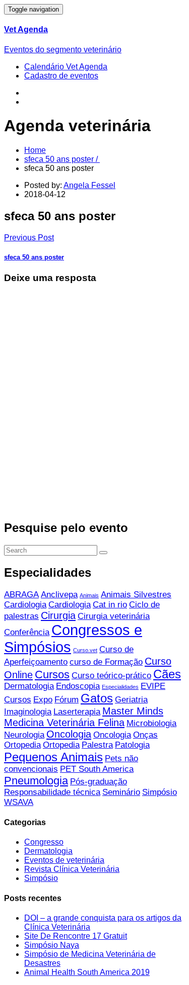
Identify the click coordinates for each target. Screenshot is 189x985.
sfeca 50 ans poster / (62, 159)
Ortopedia (22, 745)
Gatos (97, 698)
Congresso (44, 842)
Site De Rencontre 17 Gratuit (75, 936)
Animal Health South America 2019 (87, 972)
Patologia (132, 745)
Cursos (52, 674)
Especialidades (120, 687)
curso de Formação (106, 662)
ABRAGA (21, 594)
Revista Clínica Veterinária (71, 869)
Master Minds (132, 711)
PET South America (97, 769)
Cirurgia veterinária (114, 616)
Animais (89, 595)
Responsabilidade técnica (52, 792)
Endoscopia (78, 686)
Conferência (26, 632)
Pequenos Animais (53, 757)
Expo (42, 699)
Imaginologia (27, 712)
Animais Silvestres (136, 594)
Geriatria (131, 699)
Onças (145, 735)
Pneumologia (36, 780)
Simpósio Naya (51, 945)
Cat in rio (110, 604)
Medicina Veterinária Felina (64, 722)
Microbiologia (151, 723)
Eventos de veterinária (64, 860)
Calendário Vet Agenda (65, 66)
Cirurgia (58, 615)
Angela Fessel (89, 185)
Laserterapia (76, 712)
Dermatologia (29, 686)
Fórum (66, 699)
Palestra (97, 745)
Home (35, 150)
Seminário (121, 792)
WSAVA (18, 802)
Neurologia (24, 735)
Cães (167, 674)
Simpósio (159, 792)
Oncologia (68, 734)
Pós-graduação (98, 781)
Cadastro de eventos (61, 75)
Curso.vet (85, 650)
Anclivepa (59, 594)
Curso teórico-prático (111, 675)
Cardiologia (25, 604)
